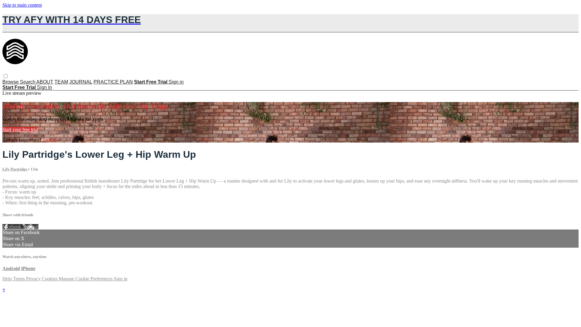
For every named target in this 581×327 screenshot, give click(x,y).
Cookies (50, 278)
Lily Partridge (15, 169)
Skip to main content (22, 5)
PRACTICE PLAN (113, 81)
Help (7, 278)
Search (28, 81)
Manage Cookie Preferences (86, 278)
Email (32, 226)
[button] (6, 76)
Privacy (34, 278)
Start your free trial (20, 129)
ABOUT (44, 81)
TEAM (61, 81)
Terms (19, 278)
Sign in (176, 81)
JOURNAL (80, 81)
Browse (11, 81)
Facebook (12, 226)
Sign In (44, 87)
